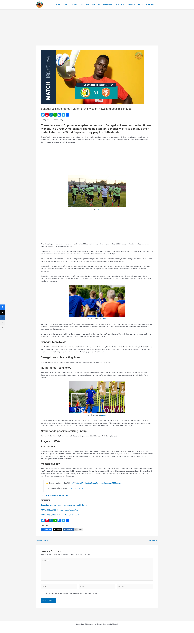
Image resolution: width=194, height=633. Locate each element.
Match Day (96, 5)
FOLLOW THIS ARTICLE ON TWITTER (54, 495)
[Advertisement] (97, 30)
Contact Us (150, 5)
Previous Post (42, 540)
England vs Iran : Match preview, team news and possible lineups (64, 505)
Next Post (153, 540)
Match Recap (107, 5)
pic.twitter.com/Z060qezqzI (110, 483)
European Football (134, 5)
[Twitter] (2, 312)
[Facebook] (2, 307)
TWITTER (99, 209)
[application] (142, 5)
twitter (103, 319)
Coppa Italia (85, 5)
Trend (65, 5)
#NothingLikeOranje (82, 483)
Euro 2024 (74, 5)
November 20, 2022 (77, 488)
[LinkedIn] (2, 317)
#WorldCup (94, 483)
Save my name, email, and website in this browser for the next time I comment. (72, 594)
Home (58, 5)
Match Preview (120, 5)
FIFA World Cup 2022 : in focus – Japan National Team (60, 510)
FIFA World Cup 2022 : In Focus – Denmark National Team (61, 515)
